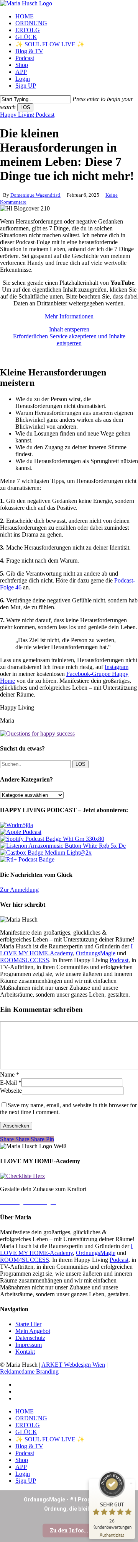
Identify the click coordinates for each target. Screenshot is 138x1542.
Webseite (11, 1090)
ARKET (52, 1364)
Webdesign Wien (84, 1364)
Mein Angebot (32, 1331)
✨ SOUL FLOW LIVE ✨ (50, 1439)
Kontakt (25, 1351)
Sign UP (25, 1480)
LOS (25, 107)
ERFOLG (27, 1425)
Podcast (119, 960)
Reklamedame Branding (29, 1371)
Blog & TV (29, 1446)
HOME (24, 1411)
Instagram (116, 667)
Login (22, 1473)
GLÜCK (26, 1432)
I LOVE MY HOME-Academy (66, 949)
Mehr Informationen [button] (69, 316)
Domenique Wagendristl (35, 195)
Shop (21, 1460)
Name (9, 1074)
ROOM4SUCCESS (24, 960)
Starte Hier (28, 1324)
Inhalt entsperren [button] (69, 329)
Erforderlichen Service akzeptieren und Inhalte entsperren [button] (69, 339)
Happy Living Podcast (27, 114)
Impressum (28, 1344)
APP (21, 1467)
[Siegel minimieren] (131, 1483)
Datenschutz (30, 1338)
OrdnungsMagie (95, 953)
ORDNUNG (31, 1418)
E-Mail (10, 1082)
